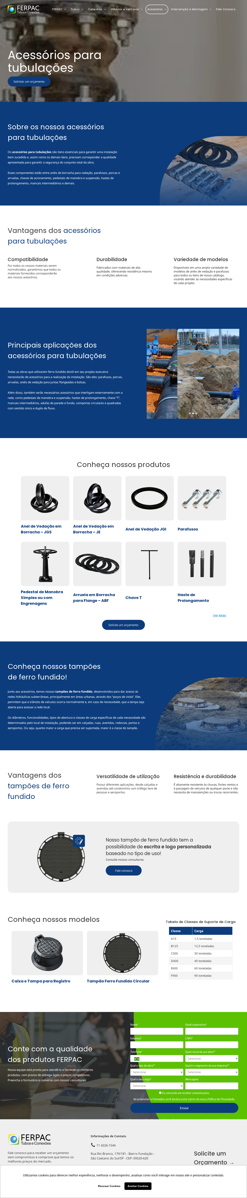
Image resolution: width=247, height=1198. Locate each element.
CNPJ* (189, 1038)
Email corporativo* (196, 1024)
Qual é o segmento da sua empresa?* (207, 1065)
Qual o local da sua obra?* (200, 1052)
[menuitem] (59, 9)
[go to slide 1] (190, 413)
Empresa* (136, 1038)
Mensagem (191, 1079)
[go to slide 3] (196, 413)
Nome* (134, 1024)
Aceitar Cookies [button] (138, 1186)
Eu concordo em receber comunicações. (186, 1093)
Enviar (184, 1108)
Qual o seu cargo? (140, 1079)
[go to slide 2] (193, 413)
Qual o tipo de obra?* (142, 1065)
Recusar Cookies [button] (109, 1186)
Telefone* (136, 1052)
